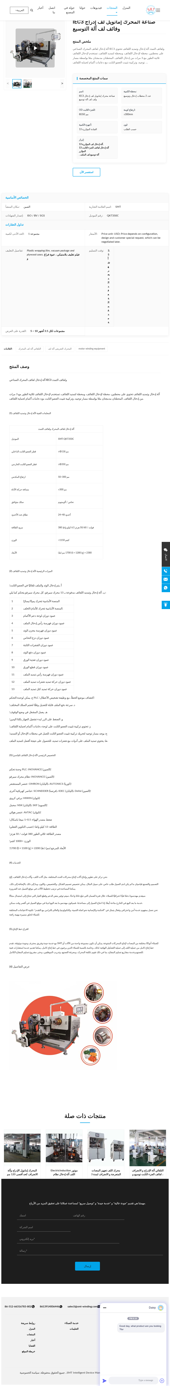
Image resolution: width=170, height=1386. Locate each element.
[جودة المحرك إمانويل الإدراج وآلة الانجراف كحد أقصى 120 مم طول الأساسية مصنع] (22, 1148)
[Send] (104, 1380)
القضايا (32, 1346)
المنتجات (112, 7)
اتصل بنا (51, 10)
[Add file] (162, 1380)
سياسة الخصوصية (29, 1372)
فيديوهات (96, 7)
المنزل (126, 7)
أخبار (40, 7)
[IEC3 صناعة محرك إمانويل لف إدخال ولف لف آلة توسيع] (35, 48)
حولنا (82, 7)
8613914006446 (49, 1306)
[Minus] (105, 1308)
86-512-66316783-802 (18, 1306)
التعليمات (74, 1329)
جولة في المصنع (69, 10)
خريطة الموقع (28, 1351)
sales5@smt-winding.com (82, 1306)
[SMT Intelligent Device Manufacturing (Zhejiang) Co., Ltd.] (146, 10)
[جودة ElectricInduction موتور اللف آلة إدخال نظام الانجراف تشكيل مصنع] (64, 1148)
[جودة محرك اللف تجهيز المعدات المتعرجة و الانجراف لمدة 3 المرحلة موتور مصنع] (106, 1148)
